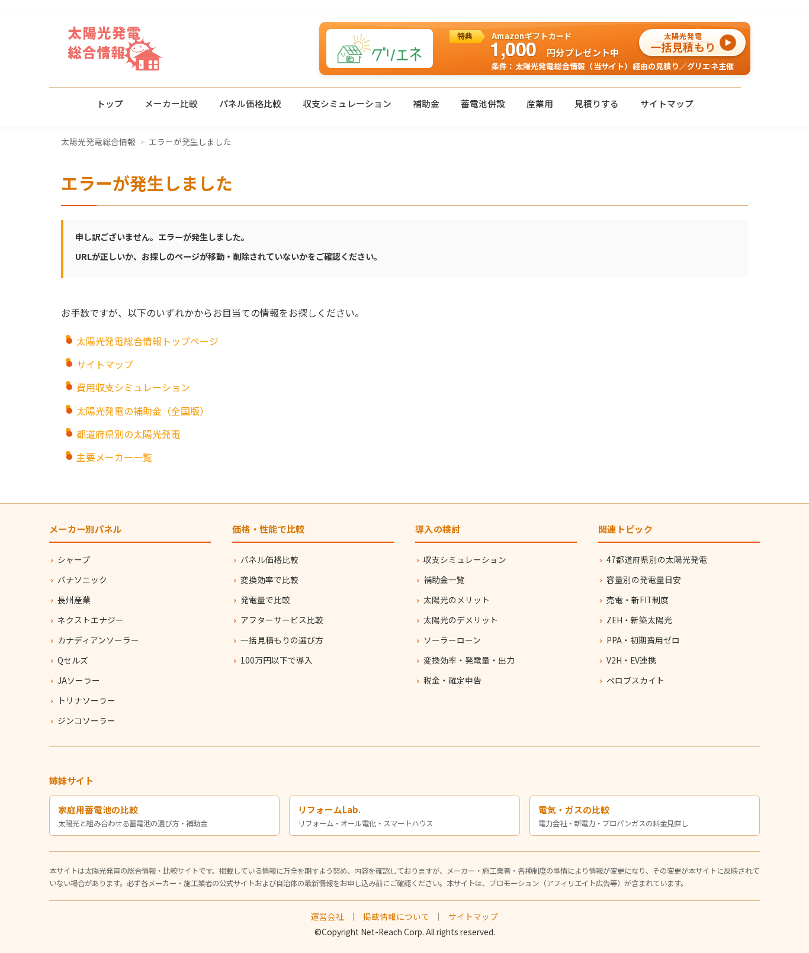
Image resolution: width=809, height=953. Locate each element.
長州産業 (74, 600)
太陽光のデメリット (460, 620)
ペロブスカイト (635, 680)
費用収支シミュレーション (133, 387)
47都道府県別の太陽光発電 (656, 559)
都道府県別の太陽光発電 (128, 434)
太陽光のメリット (456, 600)
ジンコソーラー (86, 720)
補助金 (426, 103)
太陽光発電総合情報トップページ (147, 341)
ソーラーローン (452, 640)
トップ (110, 103)
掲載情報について (396, 916)
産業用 (540, 103)
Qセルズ (72, 660)
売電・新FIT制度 (637, 600)
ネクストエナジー (90, 620)
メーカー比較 (171, 103)
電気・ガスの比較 (573, 809)
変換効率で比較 (269, 579)
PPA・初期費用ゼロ (643, 640)
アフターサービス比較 (281, 620)
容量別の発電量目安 (643, 579)
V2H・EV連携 (631, 660)
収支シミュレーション (347, 103)
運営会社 (327, 916)
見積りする (596, 103)
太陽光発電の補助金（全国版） (142, 411)
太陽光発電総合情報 (98, 141)
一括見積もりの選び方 (281, 640)
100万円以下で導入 (276, 660)
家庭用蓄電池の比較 (98, 809)
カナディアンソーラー (98, 640)
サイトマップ (667, 103)
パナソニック (82, 579)
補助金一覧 (444, 579)
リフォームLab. (329, 809)
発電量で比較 (265, 600)
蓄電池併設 (483, 103)
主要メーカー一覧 (114, 457)
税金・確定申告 (452, 680)
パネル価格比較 (250, 103)
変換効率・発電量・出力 (469, 660)
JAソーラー (78, 680)
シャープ (73, 559)
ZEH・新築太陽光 (639, 620)
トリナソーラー (86, 700)
